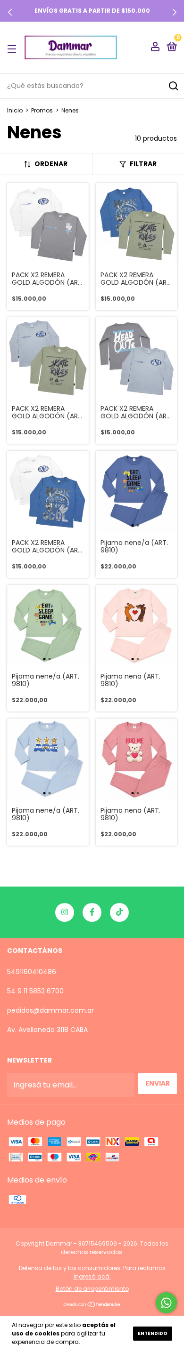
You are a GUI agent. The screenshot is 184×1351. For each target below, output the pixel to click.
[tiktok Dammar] (119, 912)
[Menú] (13, 48)
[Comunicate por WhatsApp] (166, 1302)
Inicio (15, 110)
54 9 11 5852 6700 (35, 991)
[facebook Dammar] (92, 912)
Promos (42, 110)
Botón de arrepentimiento (92, 1289)
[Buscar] (173, 86)
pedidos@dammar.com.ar (50, 1010)
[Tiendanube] (92, 1305)
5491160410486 (31, 971)
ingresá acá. (92, 1276)
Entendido (152, 1333)
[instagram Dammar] (64, 912)
